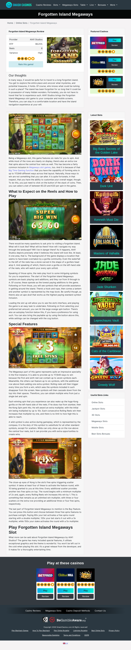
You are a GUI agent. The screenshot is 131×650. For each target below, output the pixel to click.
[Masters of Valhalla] (106, 237)
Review (115, 45)
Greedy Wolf (106, 384)
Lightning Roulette (80, 631)
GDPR (86, 635)
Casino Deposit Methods (78, 610)
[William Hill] (98, 62)
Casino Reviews (43, 5)
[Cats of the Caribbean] (106, 336)
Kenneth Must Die (106, 219)
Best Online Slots (98, 631)
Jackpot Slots (98, 408)
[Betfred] (98, 43)
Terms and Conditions (71, 635)
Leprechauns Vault (106, 320)
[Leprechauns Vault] (106, 304)
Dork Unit (106, 186)
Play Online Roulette (61, 631)
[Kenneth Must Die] (106, 203)
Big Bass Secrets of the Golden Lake (106, 150)
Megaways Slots (70, 5)
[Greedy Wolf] (106, 368)
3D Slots (96, 415)
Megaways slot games (40, 167)
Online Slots (97, 402)
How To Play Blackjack (41, 631)
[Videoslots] (98, 82)
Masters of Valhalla (106, 253)
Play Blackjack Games (20, 631)
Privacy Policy (114, 631)
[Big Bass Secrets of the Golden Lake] (106, 132)
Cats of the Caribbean (106, 351)
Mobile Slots (98, 427)
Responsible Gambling (50, 635)
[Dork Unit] (106, 170)
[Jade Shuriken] (106, 270)
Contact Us (100, 610)
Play (114, 40)
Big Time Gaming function (21, 170)
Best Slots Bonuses (101, 433)
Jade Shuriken (106, 287)
